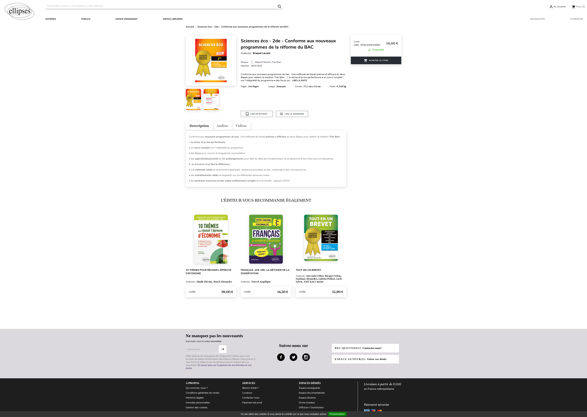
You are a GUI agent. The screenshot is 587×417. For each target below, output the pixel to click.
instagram (306, 357)
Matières (50, 19)
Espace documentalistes (312, 393)
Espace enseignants (309, 388)
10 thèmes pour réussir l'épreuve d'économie (208, 271)
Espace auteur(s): (360, 359)
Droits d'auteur (307, 402)
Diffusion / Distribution (311, 407)
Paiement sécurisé (252, 402)
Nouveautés (537, 19)
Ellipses (244, 62)
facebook (281, 357)
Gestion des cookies (196, 407)
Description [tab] (199, 126)
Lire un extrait (259, 114)
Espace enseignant (127, 19)
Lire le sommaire (294, 114)
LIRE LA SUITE (299, 80)
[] (279, 6)
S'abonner (223, 349)
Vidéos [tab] (241, 126)
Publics (85, 19)
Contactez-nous (251, 397)
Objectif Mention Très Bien (268, 62)
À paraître (576, 19)
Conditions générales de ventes (202, 393)
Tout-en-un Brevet (308, 270)
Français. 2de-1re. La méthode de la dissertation (265, 271)
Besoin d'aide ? (250, 388)
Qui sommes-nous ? (197, 388)
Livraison (247, 393)
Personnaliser (337, 414)
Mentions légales (195, 397)
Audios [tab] (222, 126)
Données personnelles (198, 402)
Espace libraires (173, 19)
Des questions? (358, 348)
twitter (293, 357)
